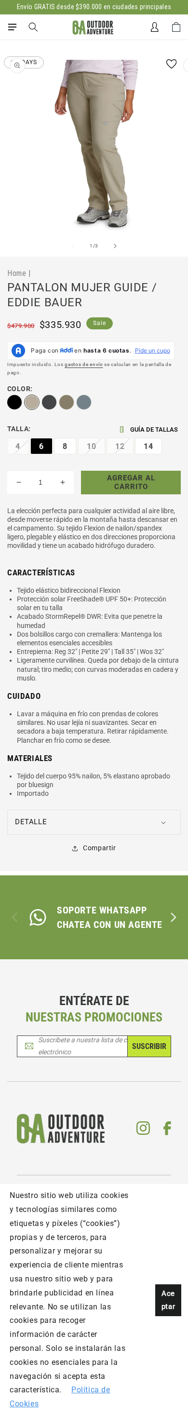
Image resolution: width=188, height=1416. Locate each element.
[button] (12, 27)
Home (16, 273)
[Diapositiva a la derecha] (115, 246)
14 (148, 446)
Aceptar (168, 1300)
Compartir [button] (99, 848)
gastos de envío (84, 364)
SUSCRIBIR (149, 1046)
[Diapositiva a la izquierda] (72, 246)
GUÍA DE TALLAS (154, 429)
